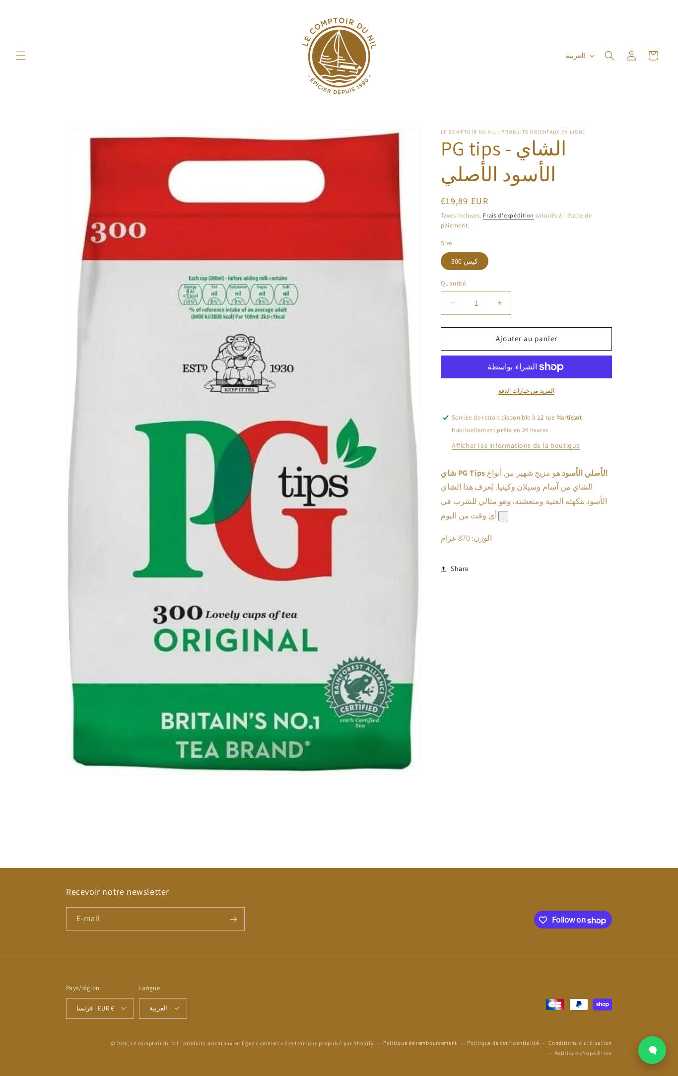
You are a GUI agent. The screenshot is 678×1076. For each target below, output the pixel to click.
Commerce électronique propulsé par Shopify (314, 1042)
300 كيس (464, 261)
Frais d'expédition (508, 215)
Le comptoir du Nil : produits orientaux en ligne (193, 1042)
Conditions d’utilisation (580, 1042)
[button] (21, 56)
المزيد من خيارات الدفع (526, 390)
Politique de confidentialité (503, 1042)
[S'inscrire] (233, 919)
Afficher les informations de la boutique (516, 445)
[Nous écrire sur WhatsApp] (652, 1050)
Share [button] (460, 568)
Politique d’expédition (583, 1052)
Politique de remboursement (420, 1042)
